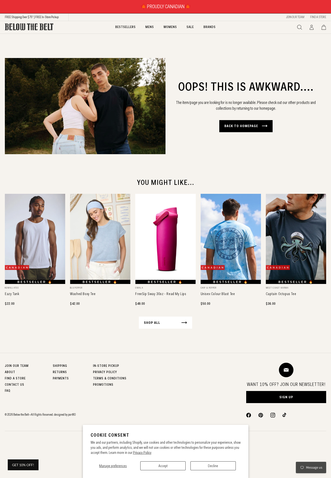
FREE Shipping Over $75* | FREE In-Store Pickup (32, 17)
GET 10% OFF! (23, 465)
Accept (163, 465)
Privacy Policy (142, 452)
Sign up (286, 397)
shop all (152, 322)
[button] (299, 27)
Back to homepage (241, 126)
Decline (213, 465)
